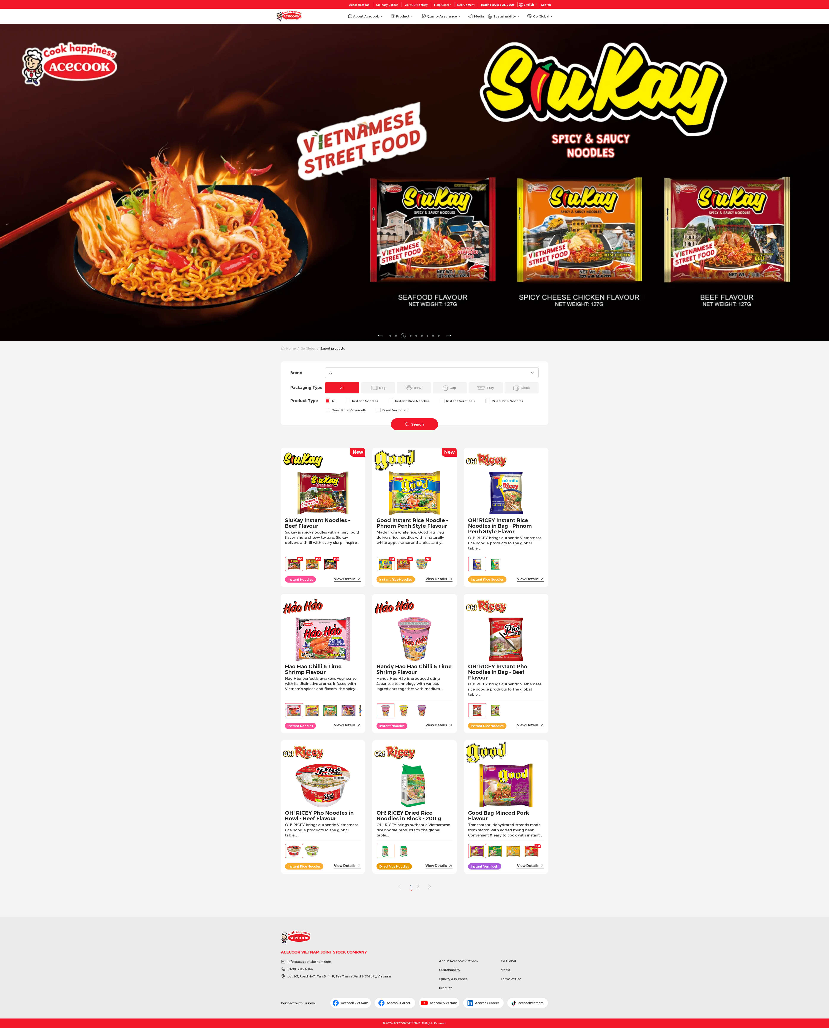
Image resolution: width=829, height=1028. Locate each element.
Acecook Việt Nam (354, 1003)
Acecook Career (399, 1003)
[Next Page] (429, 887)
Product (445, 988)
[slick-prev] (380, 336)
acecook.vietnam (531, 1003)
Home (291, 348)
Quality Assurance (453, 979)
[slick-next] (448, 336)
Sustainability (449, 970)
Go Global (308, 348)
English (529, 4)
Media (505, 970)
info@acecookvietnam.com (309, 962)
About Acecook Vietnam (458, 961)
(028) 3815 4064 (300, 969)
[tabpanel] (414, 182)
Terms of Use (511, 979)
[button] (360, 709)
